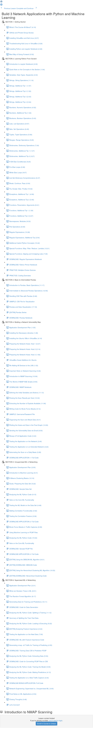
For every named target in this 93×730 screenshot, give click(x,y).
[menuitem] (1, 5)
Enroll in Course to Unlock (46, 723)
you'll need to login (55, 720)
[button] (1, 2)
